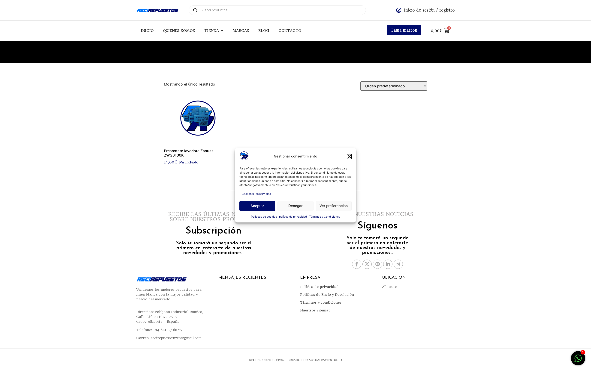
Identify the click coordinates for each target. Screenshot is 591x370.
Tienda (211, 30)
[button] (349, 156)
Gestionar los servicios (256, 193)
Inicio (147, 30)
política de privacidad (293, 216)
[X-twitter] (367, 264)
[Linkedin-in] (387, 264)
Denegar (295, 206)
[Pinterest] (377, 264)
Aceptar (257, 206)
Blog (263, 30)
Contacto (289, 30)
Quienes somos (179, 30)
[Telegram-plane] (398, 264)
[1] (578, 360)
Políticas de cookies (264, 216)
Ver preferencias (334, 206)
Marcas (240, 30)
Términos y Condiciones (324, 216)
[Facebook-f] (356, 264)
